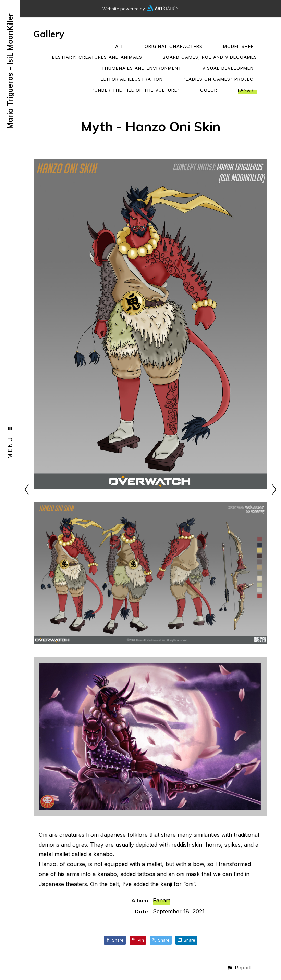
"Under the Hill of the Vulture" (136, 90)
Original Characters (174, 46)
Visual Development (229, 68)
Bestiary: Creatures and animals (97, 57)
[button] (239, 968)
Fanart (247, 90)
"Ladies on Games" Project (220, 79)
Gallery (49, 34)
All (119, 46)
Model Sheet (240, 46)
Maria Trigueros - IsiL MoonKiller (10, 71)
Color (208, 90)
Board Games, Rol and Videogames (210, 57)
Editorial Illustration (132, 79)
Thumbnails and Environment (141, 68)
